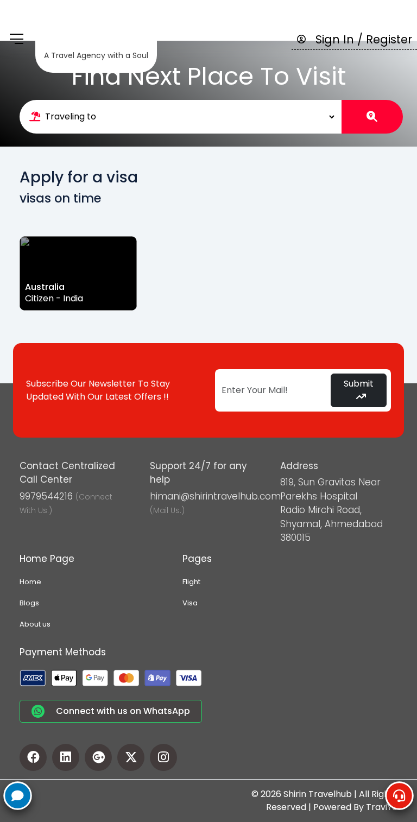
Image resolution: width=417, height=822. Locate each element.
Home (30, 582)
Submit (359, 383)
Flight (191, 582)
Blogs (29, 603)
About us (35, 624)
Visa (190, 603)
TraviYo (381, 807)
